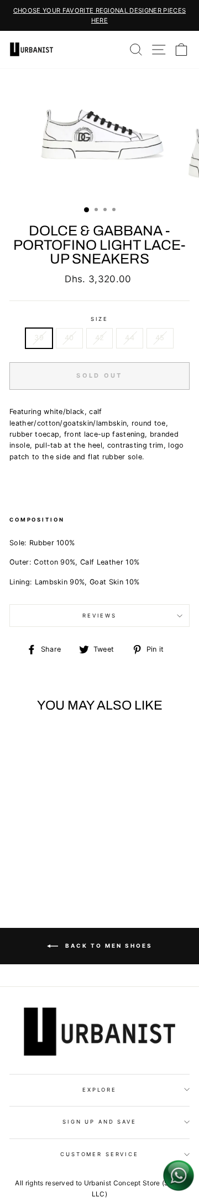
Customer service (99, 1154)
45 (160, 338)
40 (69, 338)
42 (99, 338)
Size (99, 319)
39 (39, 338)
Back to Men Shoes (107, 945)
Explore (99, 1090)
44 (129, 338)
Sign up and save (99, 1122)
